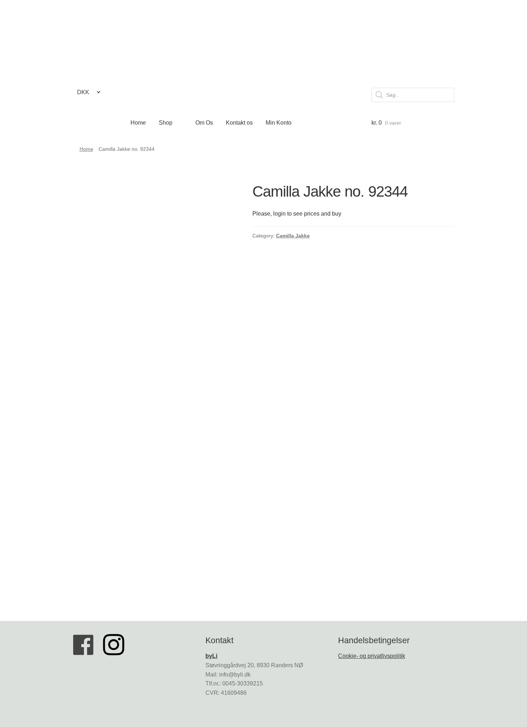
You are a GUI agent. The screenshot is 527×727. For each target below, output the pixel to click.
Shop (165, 123)
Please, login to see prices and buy (296, 214)
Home (138, 123)
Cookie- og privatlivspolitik (371, 656)
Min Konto (278, 123)
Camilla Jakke (293, 236)
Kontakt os (239, 123)
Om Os (204, 123)
